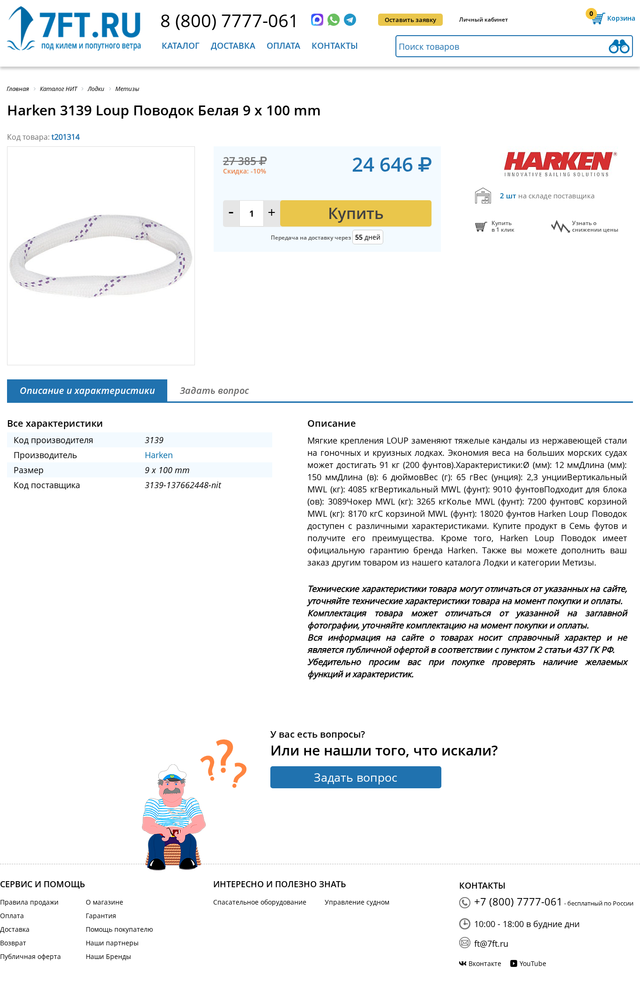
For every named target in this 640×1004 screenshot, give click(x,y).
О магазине (104, 902)
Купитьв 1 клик (502, 226)
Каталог (181, 45)
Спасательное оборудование (259, 902)
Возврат (13, 942)
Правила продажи (29, 902)
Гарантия (101, 915)
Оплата (283, 45)
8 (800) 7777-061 (229, 20)
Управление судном (357, 902)
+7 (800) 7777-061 (518, 901)
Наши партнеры (112, 942)
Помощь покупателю (119, 929)
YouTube (533, 963)
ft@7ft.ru (491, 943)
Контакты (335, 45)
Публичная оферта (30, 956)
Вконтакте (485, 963)
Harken (159, 454)
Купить (356, 213)
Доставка (233, 45)
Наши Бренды (108, 956)
